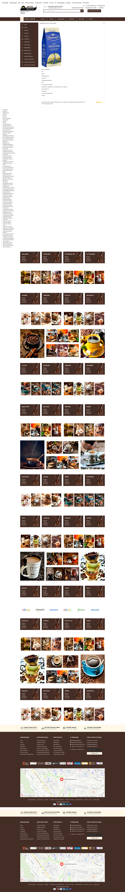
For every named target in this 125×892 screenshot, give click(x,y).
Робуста (26, 33)
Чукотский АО (6, 241)
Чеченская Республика (8, 238)
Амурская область (7, 125)
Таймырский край (7, 216)
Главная (42, 19)
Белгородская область (8, 131)
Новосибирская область (9, 190)
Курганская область (7, 173)
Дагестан (5, 141)
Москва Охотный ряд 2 (77, 742)
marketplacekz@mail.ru (92, 744)
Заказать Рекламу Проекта (43, 754)
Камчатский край (7, 157)
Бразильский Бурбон (29, 62)
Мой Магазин (57, 744)
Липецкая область (7, 177)
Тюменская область (7, 226)
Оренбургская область (8, 193)
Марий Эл (5, 180)
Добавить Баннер (41, 742)
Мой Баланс (56, 742)
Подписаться (94, 753)
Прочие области (7, 246)
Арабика (26, 36)
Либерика (26, 39)
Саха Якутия (6, 207)
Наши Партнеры (32, 799)
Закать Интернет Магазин (43, 750)
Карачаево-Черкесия (8, 158)
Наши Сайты (40, 799)
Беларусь (5, 111)
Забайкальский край (8, 144)
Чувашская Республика (8, 239)
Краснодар (5, 119)
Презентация (23, 748)
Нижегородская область (9, 187)
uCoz (91, 799)
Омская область (7, 192)
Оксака (26, 30)
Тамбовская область (8, 218)
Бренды (23, 256)
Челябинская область (8, 236)
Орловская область (7, 194)
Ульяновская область (8, 229)
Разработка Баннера (42, 746)
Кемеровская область (8, 161)
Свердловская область (8, 210)
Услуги (21, 742)
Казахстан (5, 109)
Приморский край (7, 199)
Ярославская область (8, 245)
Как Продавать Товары (59, 752)
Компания (24, 259)
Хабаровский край (7, 231)
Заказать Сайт (40, 744)
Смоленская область (8, 213)
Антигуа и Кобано (29, 59)
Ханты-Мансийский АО (8, 233)
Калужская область (7, 155)
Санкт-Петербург (7, 118)
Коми (4, 164)
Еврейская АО (6, 142)
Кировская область (7, 163)
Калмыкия (5, 154)
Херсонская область (8, 235)
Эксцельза (27, 44)
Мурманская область (8, 184)
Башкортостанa (6, 129)
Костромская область (8, 167)
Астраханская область (8, 128)
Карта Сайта (96, 799)
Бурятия (5, 134)
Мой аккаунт (57, 740)
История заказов (58, 748)
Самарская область (7, 205)
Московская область (8, 183)
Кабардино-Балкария (8, 151)
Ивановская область (8, 147)
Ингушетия (5, 148)
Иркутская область (7, 150)
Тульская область (7, 223)
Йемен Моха (27, 50)
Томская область (7, 222)
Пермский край (6, 197)
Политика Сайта (24, 752)
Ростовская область (8, 202)
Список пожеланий (58, 750)
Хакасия (5, 232)
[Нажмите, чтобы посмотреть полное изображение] (50, 47)
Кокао (26, 27)
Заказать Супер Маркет (42, 748)
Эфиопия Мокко (28, 56)
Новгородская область (8, 189)
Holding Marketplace (76, 740)
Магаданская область (8, 179)
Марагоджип (27, 53)
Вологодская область (8, 138)
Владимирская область (8, 135)
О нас (21, 740)
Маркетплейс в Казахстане (78, 744)
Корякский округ (7, 166)
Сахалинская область (8, 209)
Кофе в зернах (50, 102)
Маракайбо (27, 47)
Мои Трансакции (57, 746)
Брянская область (7, 132)
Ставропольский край (8, 215)
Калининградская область (9, 153)
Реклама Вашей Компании (43, 752)
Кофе (25, 24)
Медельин (27, 41)
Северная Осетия (7, 212)
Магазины (24, 261)
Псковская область (7, 200)
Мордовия (5, 181)
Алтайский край (6, 124)
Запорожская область (8, 145)
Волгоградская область (8, 137)
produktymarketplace (73, 102)
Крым (4, 171)
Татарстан (5, 219)
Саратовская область (8, 206)
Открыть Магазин (41, 740)
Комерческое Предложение (26, 754)
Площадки (22, 746)
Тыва (4, 225)
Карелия (5, 160)
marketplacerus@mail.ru (92, 746)
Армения (5, 114)
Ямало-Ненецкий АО (7, 244)
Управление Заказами (59, 754)
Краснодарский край (8, 168)
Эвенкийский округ (7, 242)
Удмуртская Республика (8, 228)
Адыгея (4, 121)
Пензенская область (8, 196)
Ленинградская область (8, 176)
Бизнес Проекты (24, 750)
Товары (23, 258)
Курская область (7, 174)
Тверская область (7, 220)
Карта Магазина (79, 799)
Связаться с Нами (69, 799)
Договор (22, 744)
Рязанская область (7, 203)
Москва (5, 116)
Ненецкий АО (6, 186)
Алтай (4, 122)
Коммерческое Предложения (57, 799)
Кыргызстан (6, 112)
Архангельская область (8, 127)
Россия (4, 115)
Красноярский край (7, 170)
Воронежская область (8, 140)
